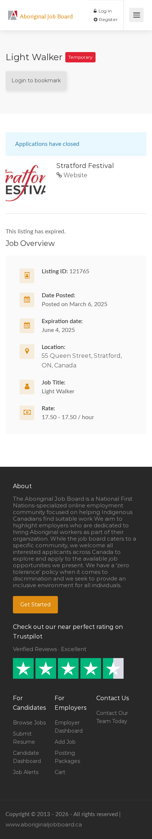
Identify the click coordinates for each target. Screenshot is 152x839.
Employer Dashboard (69, 726)
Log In (104, 11)
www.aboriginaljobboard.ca (44, 824)
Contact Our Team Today (112, 717)
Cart (60, 772)
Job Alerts (25, 772)
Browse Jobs (29, 722)
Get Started (35, 604)
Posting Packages (67, 757)
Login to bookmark (36, 80)
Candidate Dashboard (27, 757)
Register (108, 19)
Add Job (65, 742)
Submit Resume (24, 737)
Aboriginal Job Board (46, 16)
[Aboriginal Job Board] (12, 11)
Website (74, 175)
